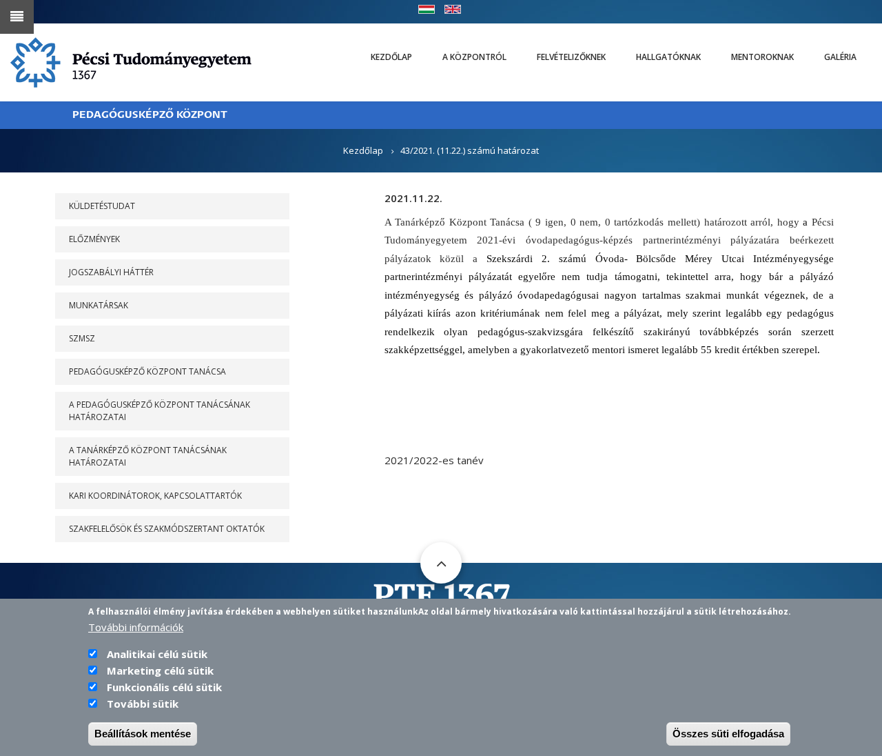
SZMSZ (82, 338)
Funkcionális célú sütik (164, 687)
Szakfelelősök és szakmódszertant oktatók (167, 529)
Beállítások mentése (142, 733)
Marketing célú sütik (160, 670)
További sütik (142, 703)
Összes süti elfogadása (728, 733)
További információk (135, 627)
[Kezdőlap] (131, 61)
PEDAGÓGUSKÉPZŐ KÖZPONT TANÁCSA (147, 371)
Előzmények (94, 239)
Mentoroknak (762, 57)
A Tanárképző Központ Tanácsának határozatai (148, 456)
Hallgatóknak (668, 57)
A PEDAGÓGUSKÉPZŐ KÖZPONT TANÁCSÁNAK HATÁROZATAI (159, 411)
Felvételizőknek (571, 57)
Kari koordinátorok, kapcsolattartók (155, 495)
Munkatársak (98, 305)
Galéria (840, 57)
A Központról (474, 57)
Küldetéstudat (102, 206)
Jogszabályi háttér (111, 272)
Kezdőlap (391, 57)
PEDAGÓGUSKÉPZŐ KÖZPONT (149, 115)
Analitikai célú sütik (157, 654)
